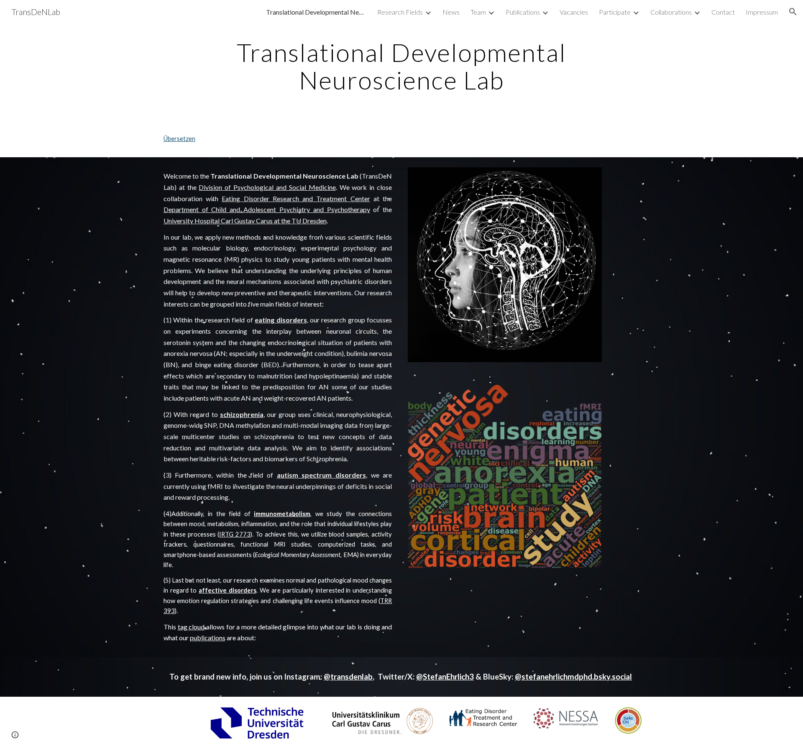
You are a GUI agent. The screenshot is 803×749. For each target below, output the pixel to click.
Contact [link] (723, 12)
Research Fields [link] (400, 12)
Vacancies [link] (574, 12)
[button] (793, 12)
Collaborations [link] (671, 12)
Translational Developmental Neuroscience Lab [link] (316, 12)
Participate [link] (615, 12)
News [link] (451, 12)
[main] (401, 66)
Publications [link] (523, 12)
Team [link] (478, 12)
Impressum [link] (762, 12)
